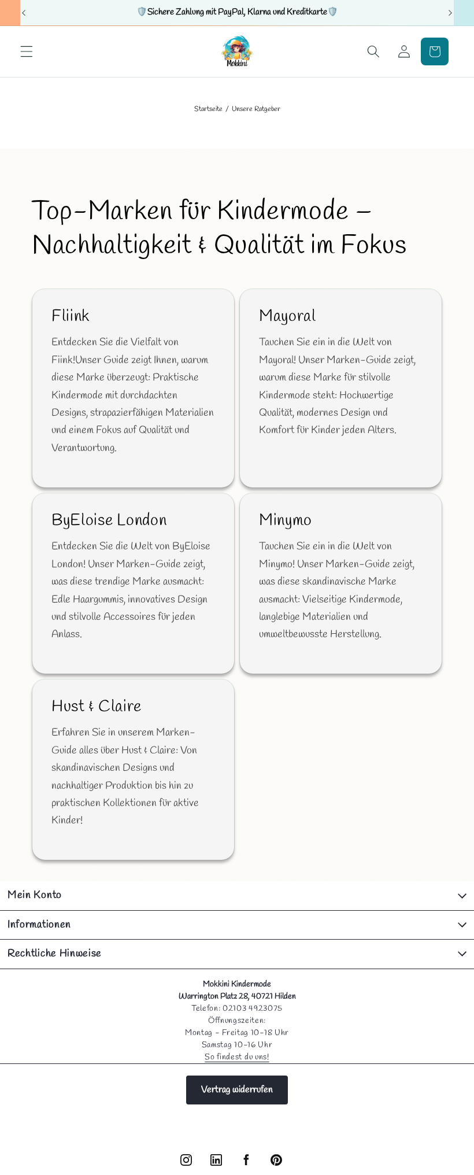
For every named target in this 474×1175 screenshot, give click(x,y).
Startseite (208, 109)
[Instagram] (186, 1160)
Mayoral (287, 316)
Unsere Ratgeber (256, 109)
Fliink (70, 316)
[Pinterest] (276, 1160)
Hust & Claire (96, 707)
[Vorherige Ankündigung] (23, 12)
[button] (26, 51)
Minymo (285, 520)
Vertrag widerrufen (237, 1090)
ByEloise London (108, 520)
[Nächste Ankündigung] (450, 12)
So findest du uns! (237, 1057)
